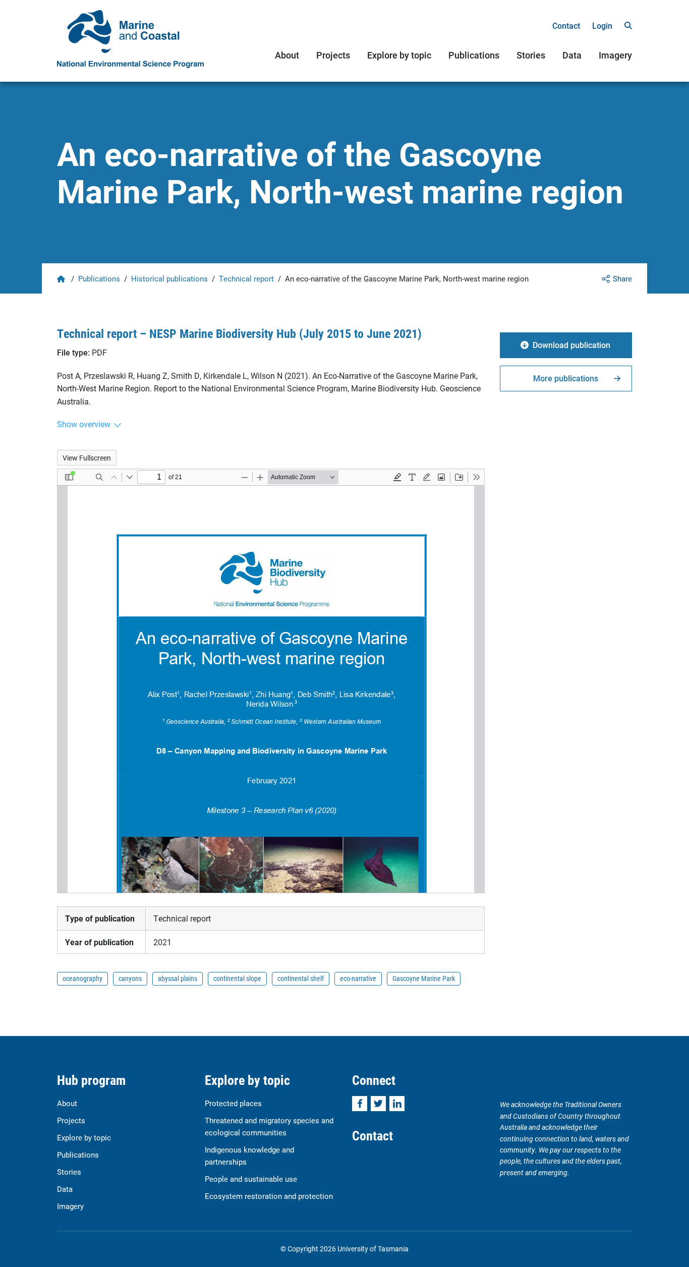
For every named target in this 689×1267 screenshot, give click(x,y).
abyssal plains (177, 978)
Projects (333, 55)
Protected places (233, 1103)
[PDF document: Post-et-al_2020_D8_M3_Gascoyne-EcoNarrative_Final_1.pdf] (271, 681)
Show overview (83, 424)
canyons (130, 978)
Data (572, 55)
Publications (473, 55)
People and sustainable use (251, 1179)
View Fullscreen (87, 458)
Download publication (571, 344)
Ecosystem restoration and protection (269, 1196)
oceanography (82, 978)
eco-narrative (358, 978)
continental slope (237, 978)
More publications (565, 378)
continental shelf (300, 978)
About (287, 55)
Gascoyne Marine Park (423, 978)
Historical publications (169, 278)
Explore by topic (399, 55)
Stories (530, 55)
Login (602, 25)
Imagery (615, 55)
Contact (566, 25)
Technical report (246, 278)
